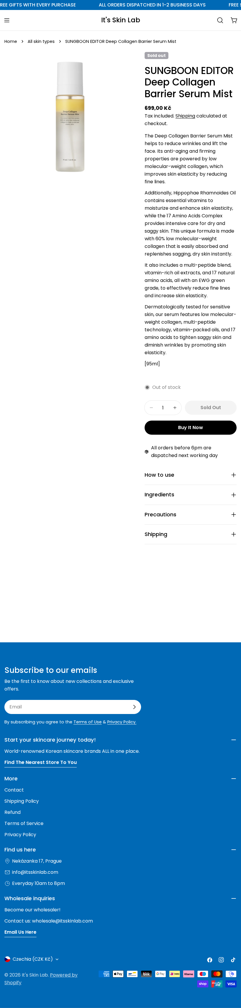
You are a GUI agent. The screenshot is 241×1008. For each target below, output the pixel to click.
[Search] (220, 20)
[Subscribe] (134, 707)
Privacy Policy (20, 834)
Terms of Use (87, 722)
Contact (14, 790)
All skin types (41, 41)
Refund (12, 812)
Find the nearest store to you (40, 762)
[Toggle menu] (7, 20)
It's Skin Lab (120, 20)
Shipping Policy (21, 801)
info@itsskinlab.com (35, 872)
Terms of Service (23, 823)
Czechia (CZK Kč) (33, 959)
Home (10, 41)
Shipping (185, 115)
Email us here (20, 932)
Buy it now (190, 427)
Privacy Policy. (121, 722)
